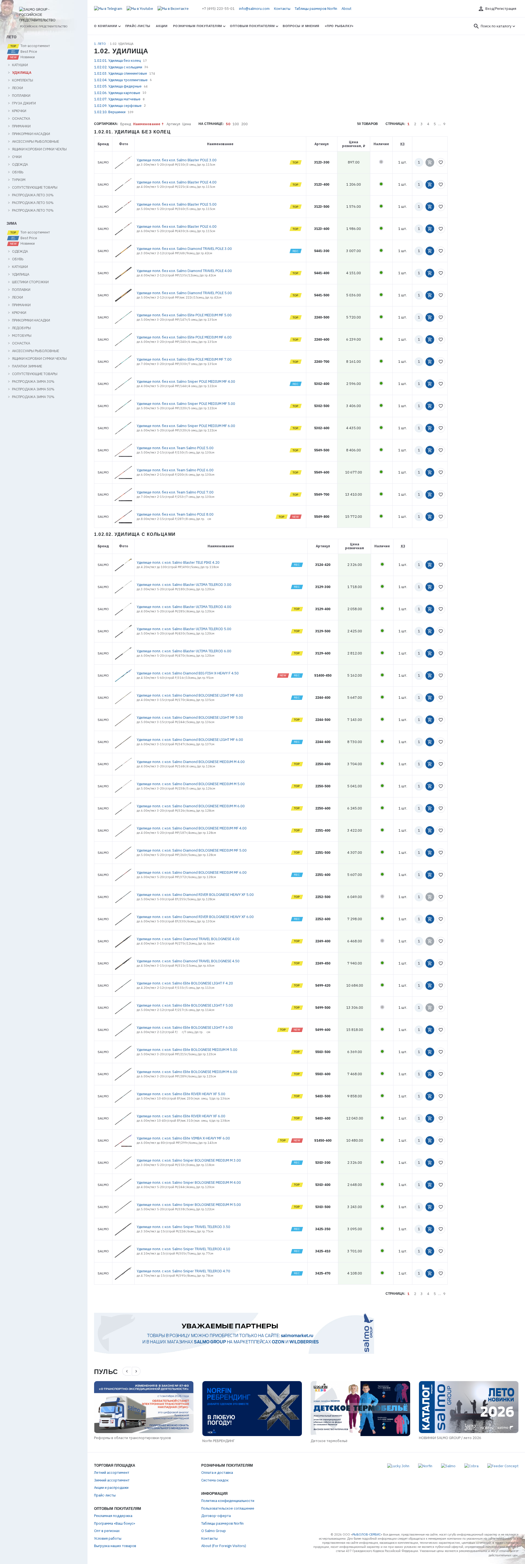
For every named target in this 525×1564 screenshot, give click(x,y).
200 (244, 124)
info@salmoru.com (254, 8)
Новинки (27, 57)
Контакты (282, 8)
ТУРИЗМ (18, 180)
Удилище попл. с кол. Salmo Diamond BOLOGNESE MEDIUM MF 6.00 (192, 872)
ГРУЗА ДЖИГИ (24, 103)
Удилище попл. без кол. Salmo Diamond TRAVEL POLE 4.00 (184, 270)
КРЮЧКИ (19, 111)
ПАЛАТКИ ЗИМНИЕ (27, 366)
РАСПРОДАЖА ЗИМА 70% (33, 397)
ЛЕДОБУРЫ (21, 328)
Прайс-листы (137, 26)
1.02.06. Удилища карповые (117, 92)
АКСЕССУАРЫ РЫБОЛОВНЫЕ (35, 141)
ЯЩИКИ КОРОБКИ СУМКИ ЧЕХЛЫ (39, 149)
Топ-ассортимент (35, 46)
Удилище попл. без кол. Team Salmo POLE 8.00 (175, 514)
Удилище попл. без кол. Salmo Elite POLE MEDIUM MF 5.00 (184, 315)
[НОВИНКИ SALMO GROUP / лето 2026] (468, 1407)
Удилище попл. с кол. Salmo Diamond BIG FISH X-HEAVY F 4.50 (188, 673)
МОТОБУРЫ (21, 336)
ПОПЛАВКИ (21, 95)
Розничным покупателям (197, 26)
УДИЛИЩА (21, 73)
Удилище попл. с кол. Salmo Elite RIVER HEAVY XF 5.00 (181, 1094)
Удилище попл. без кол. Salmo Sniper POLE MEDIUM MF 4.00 (186, 381)
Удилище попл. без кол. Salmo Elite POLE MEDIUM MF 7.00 (184, 359)
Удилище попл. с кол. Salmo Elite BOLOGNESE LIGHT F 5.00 (185, 1005)
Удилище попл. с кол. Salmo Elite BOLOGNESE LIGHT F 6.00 (185, 1027)
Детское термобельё (329, 1441)
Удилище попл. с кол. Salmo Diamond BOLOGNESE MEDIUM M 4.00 (191, 761)
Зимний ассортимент (112, 1480)
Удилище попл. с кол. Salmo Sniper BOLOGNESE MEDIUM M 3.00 (189, 1160)
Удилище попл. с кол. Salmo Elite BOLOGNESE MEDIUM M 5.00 (187, 1049)
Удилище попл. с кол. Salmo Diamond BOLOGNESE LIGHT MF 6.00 (190, 739)
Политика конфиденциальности (227, 1500)
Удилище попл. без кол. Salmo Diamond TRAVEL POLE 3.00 (184, 248)
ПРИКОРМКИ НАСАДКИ (31, 134)
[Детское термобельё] (360, 1408)
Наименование (146, 124)
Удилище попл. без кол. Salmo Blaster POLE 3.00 (177, 160)
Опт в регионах (107, 1530)
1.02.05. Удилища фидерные (118, 86)
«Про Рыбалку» (339, 26)
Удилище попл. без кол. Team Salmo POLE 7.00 (175, 492)
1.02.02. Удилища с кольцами (118, 67)
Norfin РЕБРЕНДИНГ (218, 1441)
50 (228, 124)
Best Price (28, 51)
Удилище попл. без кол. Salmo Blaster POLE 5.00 (177, 204)
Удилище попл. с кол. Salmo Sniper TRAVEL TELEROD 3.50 (183, 1226)
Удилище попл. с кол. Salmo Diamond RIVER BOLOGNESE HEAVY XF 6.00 (195, 916)
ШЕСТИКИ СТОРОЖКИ (30, 282)
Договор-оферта (216, 1515)
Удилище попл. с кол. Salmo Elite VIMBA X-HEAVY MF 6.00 (183, 1138)
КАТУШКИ (20, 65)
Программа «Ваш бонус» (114, 1523)
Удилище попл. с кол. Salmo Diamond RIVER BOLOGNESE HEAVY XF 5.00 (195, 894)
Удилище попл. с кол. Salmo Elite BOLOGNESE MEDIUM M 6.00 (187, 1071)
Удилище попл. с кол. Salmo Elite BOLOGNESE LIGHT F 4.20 (185, 983)
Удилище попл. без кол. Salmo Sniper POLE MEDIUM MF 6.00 (186, 425)
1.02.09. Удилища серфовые (118, 105)
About (346, 8)
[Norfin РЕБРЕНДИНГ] (252, 1408)
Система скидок (215, 1480)
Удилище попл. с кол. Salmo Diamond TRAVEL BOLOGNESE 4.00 (188, 939)
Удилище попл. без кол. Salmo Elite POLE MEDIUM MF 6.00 (184, 337)
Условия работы (107, 1538)
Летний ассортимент (111, 1472)
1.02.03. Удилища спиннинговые (120, 73)
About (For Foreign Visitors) (223, 1545)
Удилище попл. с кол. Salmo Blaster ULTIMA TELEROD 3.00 (184, 584)
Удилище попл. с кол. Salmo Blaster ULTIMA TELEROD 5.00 (184, 629)
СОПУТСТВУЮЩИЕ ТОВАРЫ (34, 187)
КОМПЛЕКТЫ (22, 80)
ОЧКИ (17, 157)
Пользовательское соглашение (227, 1508)
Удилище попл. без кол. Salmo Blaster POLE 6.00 (177, 226)
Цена (186, 124)
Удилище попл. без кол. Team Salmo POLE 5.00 (175, 448)
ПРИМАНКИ (21, 126)
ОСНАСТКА (21, 118)
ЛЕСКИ (17, 88)
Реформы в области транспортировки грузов (132, 1438)
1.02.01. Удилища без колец (117, 60)
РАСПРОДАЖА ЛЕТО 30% (33, 195)
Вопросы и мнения (301, 26)
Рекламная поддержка (113, 1515)
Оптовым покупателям (252, 26)
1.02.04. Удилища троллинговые (121, 80)
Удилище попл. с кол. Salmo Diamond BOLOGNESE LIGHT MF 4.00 (190, 695)
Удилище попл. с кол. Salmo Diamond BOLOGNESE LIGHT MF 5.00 (190, 717)
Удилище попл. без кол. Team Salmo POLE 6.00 (175, 470)
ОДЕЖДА (20, 164)
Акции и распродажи (111, 1487)
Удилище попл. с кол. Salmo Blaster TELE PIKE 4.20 (178, 562)
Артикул (173, 124)
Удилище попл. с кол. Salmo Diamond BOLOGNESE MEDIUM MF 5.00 (192, 850)
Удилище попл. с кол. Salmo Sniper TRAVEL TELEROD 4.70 (183, 1271)
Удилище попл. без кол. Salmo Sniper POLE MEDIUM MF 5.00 (186, 403)
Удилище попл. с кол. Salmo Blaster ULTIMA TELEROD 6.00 (184, 651)
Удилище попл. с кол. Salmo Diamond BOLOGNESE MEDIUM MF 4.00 (192, 828)
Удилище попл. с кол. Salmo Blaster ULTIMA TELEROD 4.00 (184, 606)
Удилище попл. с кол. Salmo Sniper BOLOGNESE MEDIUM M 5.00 (189, 1204)
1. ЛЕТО (100, 44)
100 (235, 124)
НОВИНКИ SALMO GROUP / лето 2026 (450, 1438)
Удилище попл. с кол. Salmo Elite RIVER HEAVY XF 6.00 (181, 1116)
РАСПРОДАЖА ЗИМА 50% (33, 389)
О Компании (105, 26)
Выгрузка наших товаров (115, 1545)
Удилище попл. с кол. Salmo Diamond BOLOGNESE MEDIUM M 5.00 (191, 784)
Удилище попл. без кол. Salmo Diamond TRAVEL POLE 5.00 (184, 293)
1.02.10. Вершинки (110, 112)
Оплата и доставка (217, 1472)
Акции (162, 26)
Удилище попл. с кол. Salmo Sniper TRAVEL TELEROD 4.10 (183, 1249)
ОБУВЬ (17, 172)
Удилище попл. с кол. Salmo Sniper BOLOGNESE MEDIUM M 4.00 (189, 1182)
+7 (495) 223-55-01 (218, 8)
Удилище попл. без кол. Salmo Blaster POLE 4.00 (177, 182)
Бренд (125, 124)
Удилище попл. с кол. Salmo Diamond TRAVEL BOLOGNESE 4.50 (188, 961)
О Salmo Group (213, 1530)
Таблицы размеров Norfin (316, 8)
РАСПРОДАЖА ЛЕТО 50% (33, 203)
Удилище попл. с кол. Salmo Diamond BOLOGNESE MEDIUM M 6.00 (191, 806)
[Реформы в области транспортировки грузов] (144, 1407)
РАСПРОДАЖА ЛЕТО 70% (33, 210)
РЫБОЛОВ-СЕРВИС (366, 1534)
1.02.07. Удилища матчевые (117, 99)
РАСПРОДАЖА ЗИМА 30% (33, 381)
